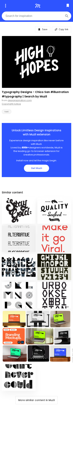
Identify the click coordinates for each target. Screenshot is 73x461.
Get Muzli (36, 168)
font (7, 111)
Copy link (63, 29)
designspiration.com (20, 100)
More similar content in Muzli (36, 400)
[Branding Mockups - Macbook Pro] (36, 336)
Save (44, 29)
